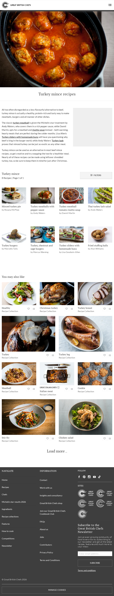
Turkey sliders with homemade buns (20, 137)
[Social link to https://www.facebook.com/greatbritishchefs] (79, 476)
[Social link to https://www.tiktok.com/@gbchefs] (99, 476)
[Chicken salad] (85, 417)
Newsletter (7, 546)
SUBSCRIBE (95, 563)
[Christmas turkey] (57, 293)
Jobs (42, 537)
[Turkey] (28, 334)
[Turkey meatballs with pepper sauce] (43, 195)
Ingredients (7, 509)
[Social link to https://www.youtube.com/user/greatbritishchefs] (94, 476)
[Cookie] (95, 373)
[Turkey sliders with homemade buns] (71, 234)
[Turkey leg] (85, 334)
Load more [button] (56, 451)
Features (6, 524)
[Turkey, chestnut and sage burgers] (43, 234)
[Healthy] (19, 293)
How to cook (8, 531)
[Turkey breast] (95, 293)
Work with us (46, 487)
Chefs (4, 494)
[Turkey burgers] (14, 234)
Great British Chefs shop (51, 503)
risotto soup (38, 130)
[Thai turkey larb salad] (100, 195)
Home (4, 480)
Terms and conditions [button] (87, 571)
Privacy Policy (46, 552)
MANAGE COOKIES (57, 590)
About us (44, 529)
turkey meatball (21, 122)
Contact (43, 480)
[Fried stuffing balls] (100, 234)
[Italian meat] (57, 373)
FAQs (42, 521)
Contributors (46, 544)
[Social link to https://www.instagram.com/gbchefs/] (89, 476)
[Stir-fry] (28, 417)
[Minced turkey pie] (14, 195)
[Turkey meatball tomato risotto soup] (71, 195)
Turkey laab (58, 140)
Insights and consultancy (51, 495)
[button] (110, 5)
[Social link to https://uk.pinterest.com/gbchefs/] (84, 476)
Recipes (5, 487)
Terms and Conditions (50, 560)
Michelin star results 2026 (14, 502)
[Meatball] (19, 373)
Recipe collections (10, 516)
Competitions (8, 538)
